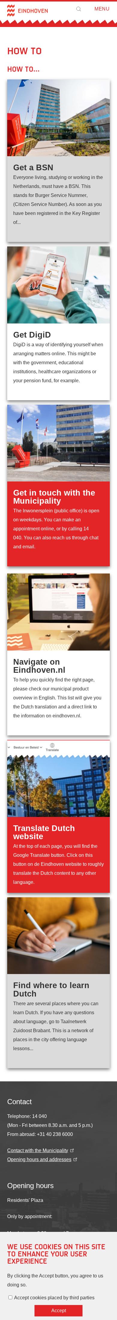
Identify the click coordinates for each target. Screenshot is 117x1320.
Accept (58, 1310)
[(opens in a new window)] (58, 160)
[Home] (27, 10)
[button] (78, 9)
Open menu (92, 9)
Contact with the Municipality (37, 1150)
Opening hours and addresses (39, 1159)
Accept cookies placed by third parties (54, 1297)
